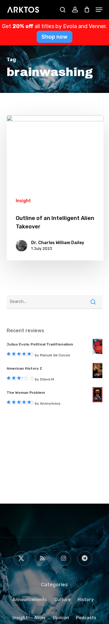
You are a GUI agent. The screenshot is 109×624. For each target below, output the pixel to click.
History (86, 599)
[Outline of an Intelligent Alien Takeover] (55, 187)
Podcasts (86, 617)
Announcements (29, 599)
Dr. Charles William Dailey (57, 242)
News (40, 617)
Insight (23, 200)
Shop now (54, 36)
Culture (62, 599)
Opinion (61, 617)
